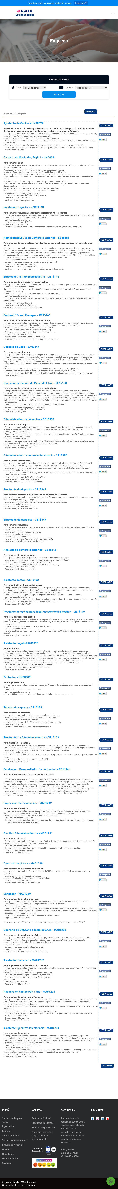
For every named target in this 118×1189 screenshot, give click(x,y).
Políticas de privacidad (43, 1127)
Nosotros (7, 1149)
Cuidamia (6, 1163)
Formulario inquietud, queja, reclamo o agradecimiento (42, 1135)
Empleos (6, 1131)
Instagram (96, 1118)
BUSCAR (59, 94)
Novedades (8, 1154)
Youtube (106, 1118)
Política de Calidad (41, 1118)
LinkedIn (101, 1118)
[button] (110, 1181)
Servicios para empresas (14, 1140)
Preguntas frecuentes (43, 1123)
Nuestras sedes (10, 1158)
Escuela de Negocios (13, 1144)
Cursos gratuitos (10, 1135)
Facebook (92, 1118)
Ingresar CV (81, 3)
